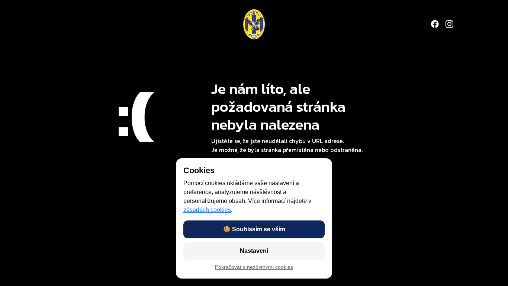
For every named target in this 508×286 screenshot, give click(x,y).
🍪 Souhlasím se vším (254, 229)
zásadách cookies (207, 210)
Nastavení (254, 251)
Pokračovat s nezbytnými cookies (254, 267)
